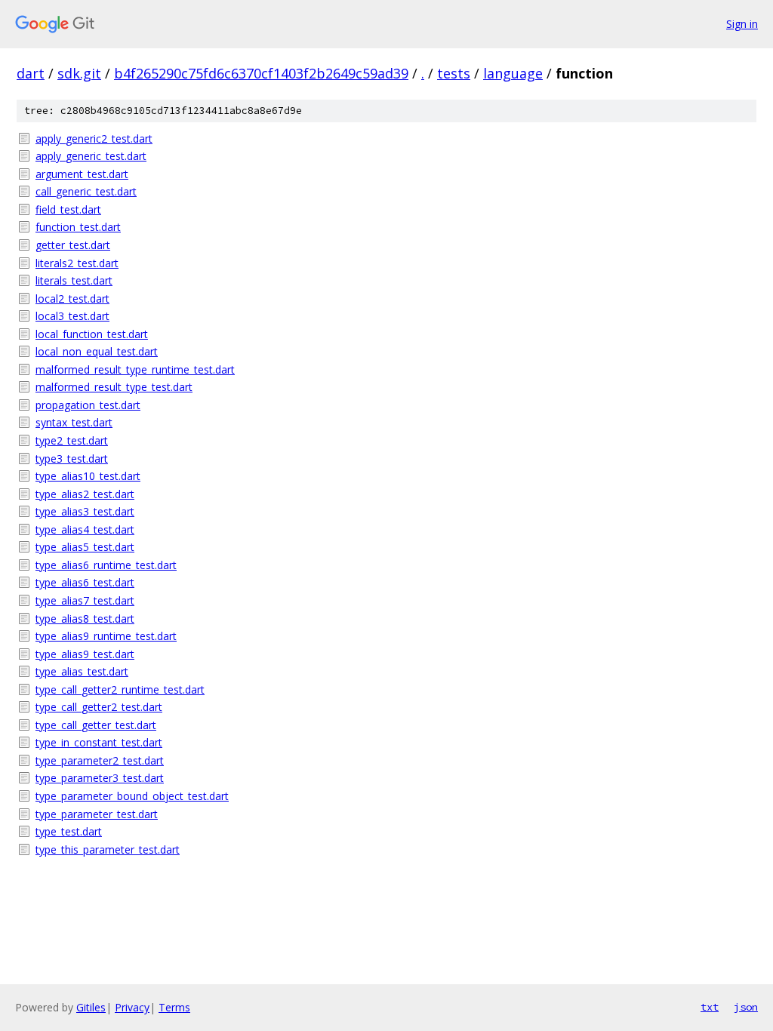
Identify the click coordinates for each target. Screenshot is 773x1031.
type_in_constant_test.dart (98, 742)
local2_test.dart (72, 298)
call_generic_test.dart (86, 191)
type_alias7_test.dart (84, 600)
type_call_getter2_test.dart (98, 707)
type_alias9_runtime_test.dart (106, 636)
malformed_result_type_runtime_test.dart (135, 369)
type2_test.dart (71, 440)
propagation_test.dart (87, 405)
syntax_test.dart (73, 422)
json (746, 1007)
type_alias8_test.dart (84, 618)
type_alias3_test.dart (84, 511)
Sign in (742, 24)
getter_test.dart (72, 245)
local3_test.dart (72, 316)
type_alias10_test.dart (87, 476)
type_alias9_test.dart (84, 654)
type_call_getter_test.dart (95, 725)
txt (710, 1007)
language (513, 73)
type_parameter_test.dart (96, 814)
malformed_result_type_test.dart (113, 387)
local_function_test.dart (91, 334)
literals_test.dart (73, 280)
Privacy (132, 1007)
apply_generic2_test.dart (93, 138)
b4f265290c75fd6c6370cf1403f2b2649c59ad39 (261, 73)
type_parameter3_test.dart (99, 778)
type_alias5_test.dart (84, 547)
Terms (174, 1007)
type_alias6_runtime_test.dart (106, 565)
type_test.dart (68, 831)
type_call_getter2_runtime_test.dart (120, 689)
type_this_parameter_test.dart (107, 849)
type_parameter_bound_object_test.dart (132, 796)
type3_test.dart (71, 458)
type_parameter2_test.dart (99, 760)
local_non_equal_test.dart (96, 351)
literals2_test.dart (77, 263)
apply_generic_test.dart (90, 156)
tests (453, 73)
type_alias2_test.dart (84, 494)
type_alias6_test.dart (84, 582)
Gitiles (91, 1007)
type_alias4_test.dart (84, 529)
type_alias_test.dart (81, 671)
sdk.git (79, 73)
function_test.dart (78, 227)
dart (31, 73)
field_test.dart (68, 209)
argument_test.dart (81, 174)
